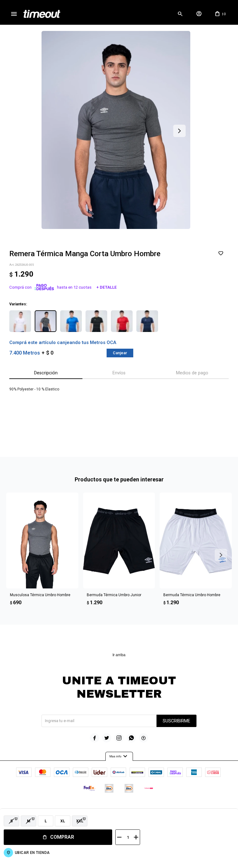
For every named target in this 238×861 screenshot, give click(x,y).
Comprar (62, 837)
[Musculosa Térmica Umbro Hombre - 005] (42, 540)
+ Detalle (106, 287)
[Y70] (147, 321)
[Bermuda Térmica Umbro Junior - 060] (119, 540)
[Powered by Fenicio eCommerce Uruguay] (144, 806)
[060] (96, 321)
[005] (45, 321)
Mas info (119, 756)
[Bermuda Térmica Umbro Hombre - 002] (196, 540)
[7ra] (122, 321)
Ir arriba (119, 655)
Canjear (120, 353)
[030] (71, 321)
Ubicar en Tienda (32, 852)
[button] (180, 14)
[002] (20, 321)
